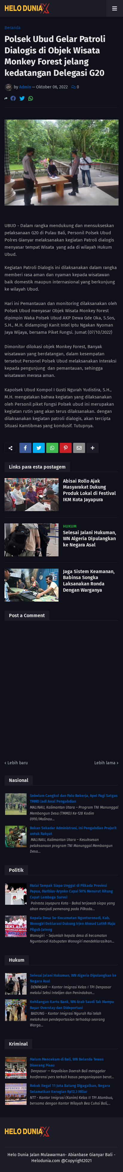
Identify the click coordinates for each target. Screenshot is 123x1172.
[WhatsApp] (30, 98)
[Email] (79, 448)
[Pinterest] (66, 448)
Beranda (12, 28)
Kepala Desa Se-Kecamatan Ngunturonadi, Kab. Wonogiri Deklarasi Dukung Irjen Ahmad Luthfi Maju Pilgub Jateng (72, 924)
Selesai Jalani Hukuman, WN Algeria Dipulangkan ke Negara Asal (89, 539)
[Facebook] (13, 98)
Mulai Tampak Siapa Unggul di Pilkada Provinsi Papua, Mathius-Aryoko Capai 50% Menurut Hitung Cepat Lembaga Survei (71, 891)
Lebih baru (17, 762)
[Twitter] (22, 98)
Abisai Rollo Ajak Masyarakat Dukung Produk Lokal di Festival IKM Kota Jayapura (89, 490)
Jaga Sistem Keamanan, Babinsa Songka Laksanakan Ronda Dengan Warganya (89, 581)
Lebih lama (105, 762)
